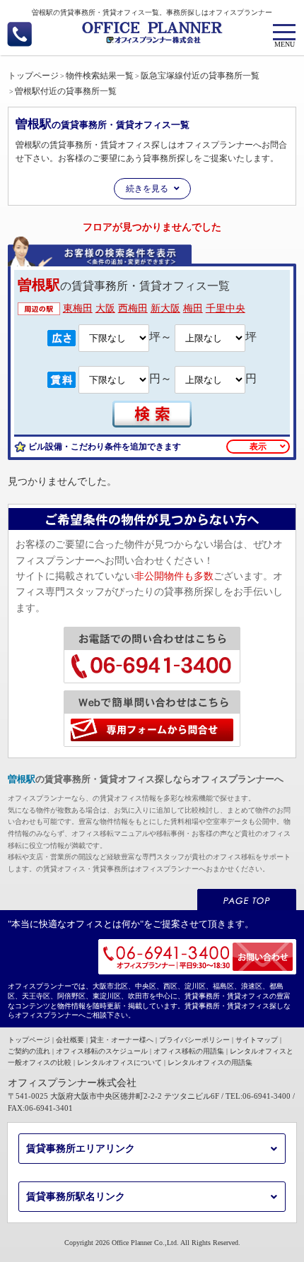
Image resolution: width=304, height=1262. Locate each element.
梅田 (193, 308)
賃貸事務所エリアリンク (80, 1148)
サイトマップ (256, 1040)
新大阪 (165, 308)
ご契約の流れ (29, 1051)
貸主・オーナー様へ (121, 1040)
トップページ (29, 1040)
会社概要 (70, 1040)
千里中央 (225, 308)
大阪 (105, 308)
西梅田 (133, 308)
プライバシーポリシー (194, 1040)
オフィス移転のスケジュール (102, 1051)
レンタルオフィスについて (119, 1062)
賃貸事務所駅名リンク (75, 1196)
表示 (258, 447)
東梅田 (78, 308)
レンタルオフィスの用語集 (210, 1062)
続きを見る (147, 189)
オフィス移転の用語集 (188, 1051)
